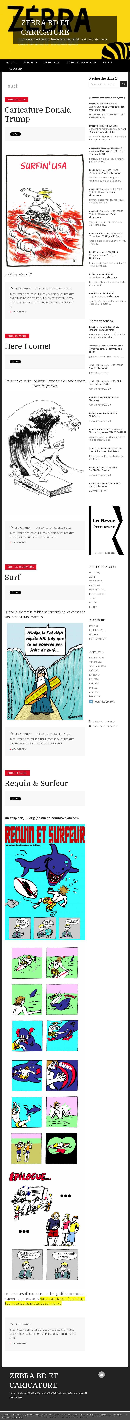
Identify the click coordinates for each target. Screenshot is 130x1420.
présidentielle (60, 298)
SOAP (92, 598)
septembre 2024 (97, 666)
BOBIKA (93, 606)
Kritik (107, 62)
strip (13, 1333)
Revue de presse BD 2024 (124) (107, 432)
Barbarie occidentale (101, 132)
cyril (92, 151)
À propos (30, 62)
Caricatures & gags (81, 62)
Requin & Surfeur (36, 783)
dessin (13, 302)
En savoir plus (16, 1417)
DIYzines (93, 625)
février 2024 (95, 696)
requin (21, 1333)
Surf (12, 577)
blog (13, 1338)
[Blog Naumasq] (45, 671)
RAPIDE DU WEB (97, 630)
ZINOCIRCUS (95, 581)
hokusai (45, 537)
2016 (71, 298)
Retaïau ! (94, 416)
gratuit (35, 294)
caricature (16, 298)
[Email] (101, 1374)
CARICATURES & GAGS (60, 288)
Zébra (92, 106)
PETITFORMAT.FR (97, 638)
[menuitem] (13, 62)
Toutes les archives (104, 701)
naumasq (20, 743)
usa (49, 298)
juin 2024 (93, 679)
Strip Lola (52, 62)
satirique (32, 302)
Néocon (94, 400)
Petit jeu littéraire (112, 236)
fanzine (52, 294)
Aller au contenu (11, 2)
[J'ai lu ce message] (126, 1414)
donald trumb (31, 298)
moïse (40, 743)
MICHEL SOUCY (97, 593)
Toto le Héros (97, 192)
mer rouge (56, 743)
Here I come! (28, 346)
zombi (45, 1333)
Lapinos (94, 296)
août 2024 (94, 670)
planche (63, 1333)
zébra (43, 294)
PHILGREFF (94, 585)
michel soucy (32, 537)
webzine (21, 294)
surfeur (30, 1333)
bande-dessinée (65, 294)
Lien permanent (23, 288)
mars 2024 (94, 692)
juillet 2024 (94, 674)
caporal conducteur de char (105, 129)
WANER (93, 602)
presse (22, 302)
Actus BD (15, 68)
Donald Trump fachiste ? (104, 451)
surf (43, 298)
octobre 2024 (96, 661)
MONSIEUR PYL (97, 589)
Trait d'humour (111, 173)
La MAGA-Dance (99, 470)
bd (28, 294)
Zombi (93, 173)
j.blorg (54, 1333)
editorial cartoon (49, 302)
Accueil (11, 62)
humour (31, 743)
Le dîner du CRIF (99, 384)
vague (54, 537)
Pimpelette (95, 255)
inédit (72, 1333)
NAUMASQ (94, 572)
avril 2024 (94, 687)
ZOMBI (92, 576)
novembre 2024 (97, 657)
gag (12, 743)
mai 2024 (93, 683)
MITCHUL (94, 634)
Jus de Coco (109, 277)
